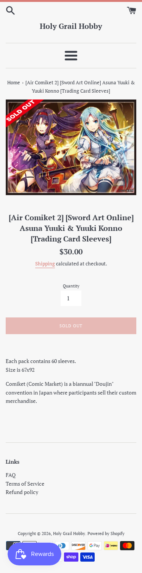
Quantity (71, 286)
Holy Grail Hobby (71, 26)
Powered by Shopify (106, 533)
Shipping (45, 263)
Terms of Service (25, 483)
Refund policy (22, 492)
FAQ (11, 474)
